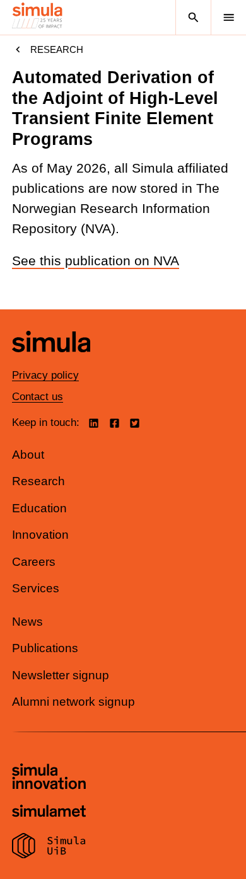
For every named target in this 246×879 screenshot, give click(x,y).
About (28, 454)
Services (35, 588)
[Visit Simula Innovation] (49, 778)
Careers (34, 561)
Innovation (40, 534)
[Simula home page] (51, 361)
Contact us (37, 397)
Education (39, 508)
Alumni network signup (73, 701)
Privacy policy (45, 375)
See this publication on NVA (95, 260)
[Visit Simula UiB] (49, 847)
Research (56, 49)
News (27, 621)
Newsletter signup (60, 675)
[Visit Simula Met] (49, 812)
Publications (45, 648)
